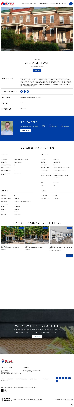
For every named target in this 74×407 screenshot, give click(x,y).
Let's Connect (4, 380)
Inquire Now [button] (37, 70)
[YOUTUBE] (69, 378)
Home (2, 379)
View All (69, 255)
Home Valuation (43, 3)
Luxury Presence (37, 399)
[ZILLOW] (57, 381)
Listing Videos (54, 3)
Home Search (34, 3)
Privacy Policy (69, 399)
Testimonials (45, 379)
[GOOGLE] (63, 378)
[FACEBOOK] (57, 378)
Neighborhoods (34, 379)
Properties (25, 3)
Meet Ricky (10, 379)
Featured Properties (21, 379)
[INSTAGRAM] (66, 378)
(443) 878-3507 (53, 126)
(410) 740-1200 (17, 373)
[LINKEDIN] (60, 378)
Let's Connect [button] (37, 336)
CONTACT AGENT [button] (25, 130)
